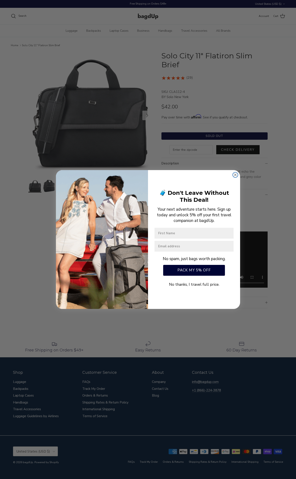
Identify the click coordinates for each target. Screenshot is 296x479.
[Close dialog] (235, 174)
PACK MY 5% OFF (194, 270)
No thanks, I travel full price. (194, 284)
